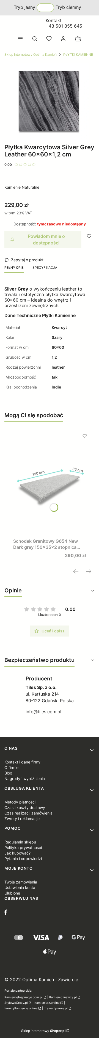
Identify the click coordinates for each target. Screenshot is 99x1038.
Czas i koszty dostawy (24, 807)
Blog (8, 773)
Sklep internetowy (43, 1031)
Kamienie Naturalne (21, 187)
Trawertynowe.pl (56, 1008)
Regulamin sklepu (20, 842)
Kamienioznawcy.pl (63, 997)
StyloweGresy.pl (16, 1003)
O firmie (11, 767)
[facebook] (7, 912)
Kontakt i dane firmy (22, 762)
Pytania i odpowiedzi (23, 858)
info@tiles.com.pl (43, 711)
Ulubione (12, 893)
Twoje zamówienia (20, 882)
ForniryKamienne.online (20, 1008)
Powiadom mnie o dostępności (46, 239)
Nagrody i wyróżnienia (24, 778)
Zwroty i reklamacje (22, 818)
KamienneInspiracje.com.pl (23, 997)
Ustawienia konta (19, 887)
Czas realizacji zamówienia (28, 813)
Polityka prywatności (23, 847)
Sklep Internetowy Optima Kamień (30, 54)
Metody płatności (19, 802)
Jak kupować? (17, 853)
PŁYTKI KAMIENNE (78, 54)
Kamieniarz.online (46, 1003)
